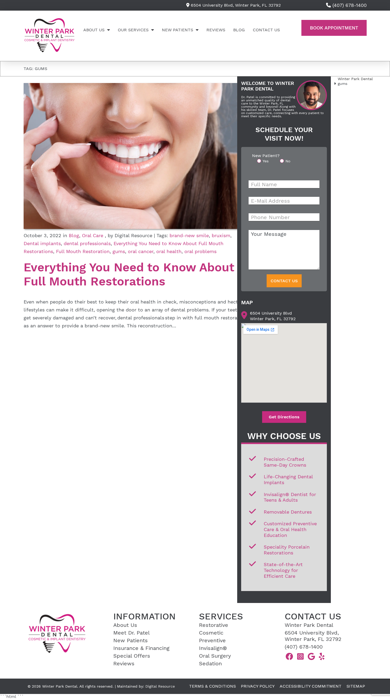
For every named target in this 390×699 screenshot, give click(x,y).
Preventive (212, 640)
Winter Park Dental (355, 79)
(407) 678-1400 (304, 647)
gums (118, 251)
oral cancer (140, 251)
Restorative (213, 625)
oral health (168, 251)
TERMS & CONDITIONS (212, 686)
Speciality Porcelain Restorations (287, 549)
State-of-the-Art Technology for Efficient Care (283, 570)
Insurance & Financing (141, 648)
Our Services (133, 29)
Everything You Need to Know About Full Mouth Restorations (129, 274)
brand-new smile (189, 235)
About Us (94, 29)
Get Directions (284, 416)
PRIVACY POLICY (258, 686)
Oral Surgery (215, 656)
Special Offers (131, 656)
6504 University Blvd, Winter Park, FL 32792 (235, 5)
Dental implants (42, 243)
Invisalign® (213, 648)
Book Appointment (334, 28)
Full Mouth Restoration (83, 251)
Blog (239, 29)
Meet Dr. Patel (131, 632)
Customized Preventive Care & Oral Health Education (290, 529)
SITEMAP (355, 686)
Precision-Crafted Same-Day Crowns (285, 462)
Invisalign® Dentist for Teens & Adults (290, 497)
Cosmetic (211, 632)
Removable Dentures (288, 512)
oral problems (200, 251)
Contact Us (266, 29)
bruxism (221, 235)
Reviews (215, 29)
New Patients (177, 29)
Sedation (210, 663)
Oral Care (92, 235)
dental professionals (87, 243)
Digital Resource (160, 686)
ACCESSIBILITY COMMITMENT (310, 686)
